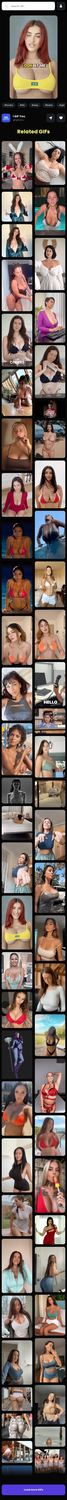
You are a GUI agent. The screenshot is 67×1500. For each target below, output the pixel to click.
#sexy (35, 105)
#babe (48, 105)
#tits (22, 105)
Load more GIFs (33, 1489)
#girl (61, 105)
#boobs (8, 105)
